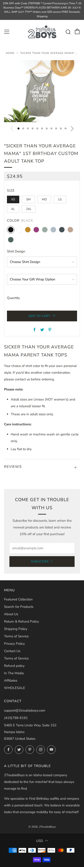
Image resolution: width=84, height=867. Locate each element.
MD (44, 199)
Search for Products (18, 606)
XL (13, 209)
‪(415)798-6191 (16, 718)
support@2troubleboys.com (24, 710)
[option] (42, 91)
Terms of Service (16, 636)
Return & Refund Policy (21, 621)
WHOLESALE (14, 688)
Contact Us (12, 651)
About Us (11, 614)
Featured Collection (18, 599)
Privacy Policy (14, 643)
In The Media (14, 673)
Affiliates (10, 680)
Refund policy (14, 665)
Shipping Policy (15, 629)
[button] (18, 128)
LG (60, 199)
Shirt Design (16, 251)
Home (10, 53)
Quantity (13, 298)
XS (13, 199)
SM (28, 199)
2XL (28, 209)
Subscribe (40, 562)
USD (39, 841)
